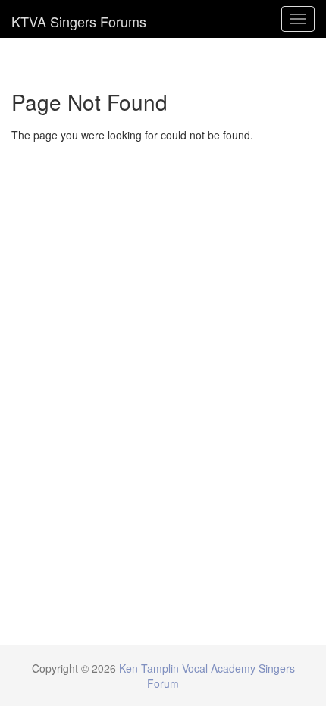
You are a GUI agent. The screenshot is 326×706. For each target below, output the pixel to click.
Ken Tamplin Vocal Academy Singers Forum (79, 19)
